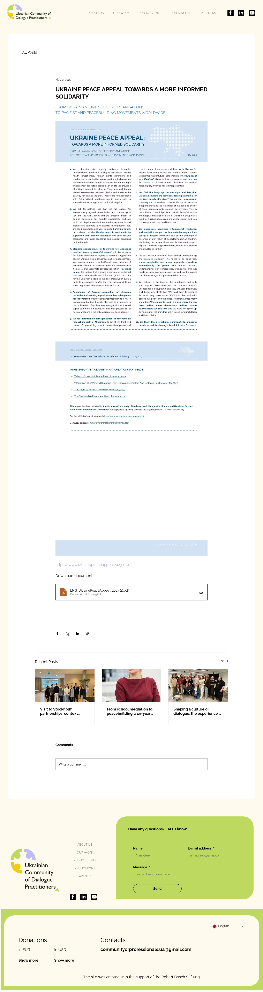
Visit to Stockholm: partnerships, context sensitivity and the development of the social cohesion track (63, 711)
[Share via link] (88, 634)
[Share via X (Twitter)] (67, 634)
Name (139, 848)
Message (141, 867)
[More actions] (205, 79)
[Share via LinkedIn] (78, 634)
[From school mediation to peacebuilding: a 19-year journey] (131, 685)
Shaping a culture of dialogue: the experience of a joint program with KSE (197, 711)
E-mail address (201, 848)
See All (223, 661)
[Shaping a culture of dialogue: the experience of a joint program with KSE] (198, 685)
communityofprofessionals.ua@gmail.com (145, 949)
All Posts (29, 52)
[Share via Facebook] (57, 634)
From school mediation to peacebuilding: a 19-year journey (129, 711)
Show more (28, 960)
